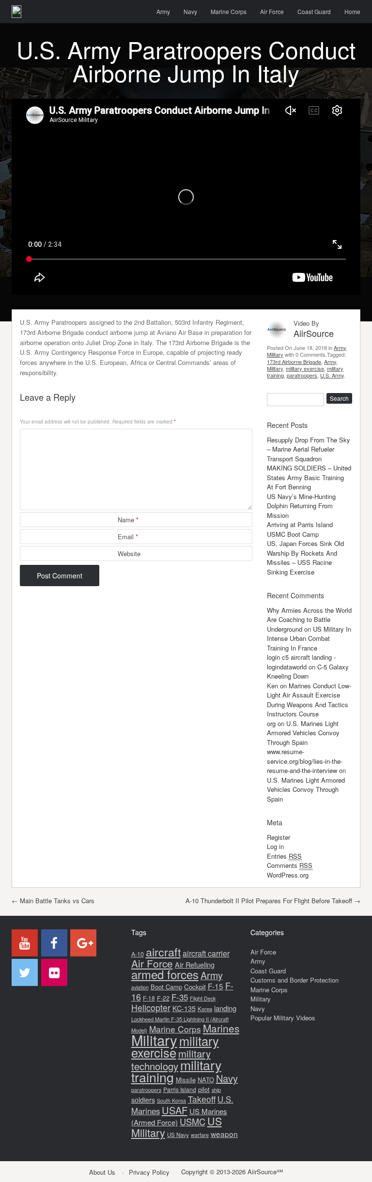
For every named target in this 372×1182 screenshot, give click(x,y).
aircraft (163, 951)
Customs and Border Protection (294, 980)
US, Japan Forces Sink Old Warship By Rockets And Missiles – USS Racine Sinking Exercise (305, 557)
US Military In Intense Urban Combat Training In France (309, 638)
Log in (275, 846)
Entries (284, 856)
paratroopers (302, 375)
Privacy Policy (149, 1172)
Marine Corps (229, 11)
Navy (190, 11)
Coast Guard (314, 11)
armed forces (165, 974)
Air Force (272, 11)
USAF (174, 1110)
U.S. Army (332, 375)
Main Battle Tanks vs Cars (53, 900)
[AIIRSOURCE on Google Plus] (83, 942)
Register (278, 837)
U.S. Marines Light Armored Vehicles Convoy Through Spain (303, 733)
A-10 (137, 954)
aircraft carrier (206, 953)
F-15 (215, 986)
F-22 (163, 998)
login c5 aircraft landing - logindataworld (301, 661)
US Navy (178, 1134)
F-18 (149, 998)
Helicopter (150, 1007)
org (271, 723)
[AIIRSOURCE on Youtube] (25, 942)
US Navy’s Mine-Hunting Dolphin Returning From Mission (301, 506)
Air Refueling (195, 964)
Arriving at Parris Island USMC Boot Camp (300, 529)
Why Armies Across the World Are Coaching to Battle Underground (309, 620)
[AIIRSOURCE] (16, 11)
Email (128, 536)
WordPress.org (288, 874)
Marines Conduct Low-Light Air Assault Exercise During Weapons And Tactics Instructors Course (309, 700)
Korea (205, 1009)
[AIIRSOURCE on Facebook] (54, 942)
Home (352, 11)
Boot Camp (166, 986)
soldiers (143, 1100)
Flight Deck (203, 998)
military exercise (305, 368)
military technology (171, 1059)
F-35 (179, 997)
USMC (192, 1121)
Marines (221, 1028)
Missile (186, 1079)
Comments (289, 865)
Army (163, 11)
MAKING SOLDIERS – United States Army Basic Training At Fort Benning (309, 477)
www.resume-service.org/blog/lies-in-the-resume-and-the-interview (304, 761)
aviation (140, 987)
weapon (224, 1133)
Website (129, 553)
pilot (204, 1089)
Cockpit (195, 986)
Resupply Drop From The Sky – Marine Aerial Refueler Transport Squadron (308, 449)
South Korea (171, 1100)
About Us (102, 1172)
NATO (206, 1079)
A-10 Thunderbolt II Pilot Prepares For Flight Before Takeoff (273, 900)
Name (128, 519)
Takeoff (202, 1099)
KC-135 (184, 1008)
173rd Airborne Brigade (294, 361)
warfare (200, 1134)
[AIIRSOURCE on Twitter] (25, 972)
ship (216, 1089)
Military (275, 354)
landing (225, 1008)
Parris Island (179, 1089)
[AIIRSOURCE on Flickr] (54, 972)
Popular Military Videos (282, 1017)
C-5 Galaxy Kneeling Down (308, 671)
